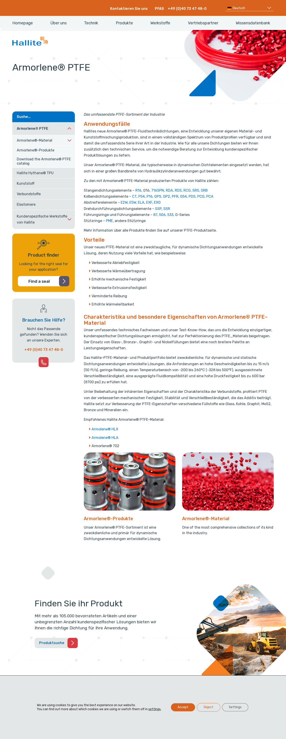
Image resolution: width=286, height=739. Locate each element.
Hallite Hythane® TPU (35, 173)
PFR (175, 196)
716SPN (157, 190)
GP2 (166, 196)
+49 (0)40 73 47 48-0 (187, 8)
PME (109, 221)
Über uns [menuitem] (58, 23)
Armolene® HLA (105, 437)
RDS (178, 190)
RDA (169, 190)
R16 (138, 190)
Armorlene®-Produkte (35, 150)
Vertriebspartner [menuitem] (203, 23)
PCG (200, 196)
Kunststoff (25, 183)
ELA (141, 202)
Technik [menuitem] (91, 23)
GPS (157, 196)
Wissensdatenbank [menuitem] (253, 23)
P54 (141, 196)
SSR (166, 209)
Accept (183, 707)
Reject (208, 707)
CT (134, 196)
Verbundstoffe (29, 194)
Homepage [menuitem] (22, 23)
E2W (124, 202)
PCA (209, 196)
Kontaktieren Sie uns (129, 8)
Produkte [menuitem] (124, 23)
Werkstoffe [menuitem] (160, 23)
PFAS (159, 8)
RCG (187, 190)
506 (162, 215)
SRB (204, 190)
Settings (235, 707)
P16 (150, 196)
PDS (192, 196)
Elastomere (26, 204)
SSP (158, 209)
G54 (183, 196)
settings (154, 709)
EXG (157, 202)
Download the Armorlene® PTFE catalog (44, 161)
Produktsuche (51, 643)
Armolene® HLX (105, 429)
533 (170, 215)
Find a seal (39, 281)
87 (155, 215)
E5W (132, 202)
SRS (195, 190)
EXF (149, 202)
